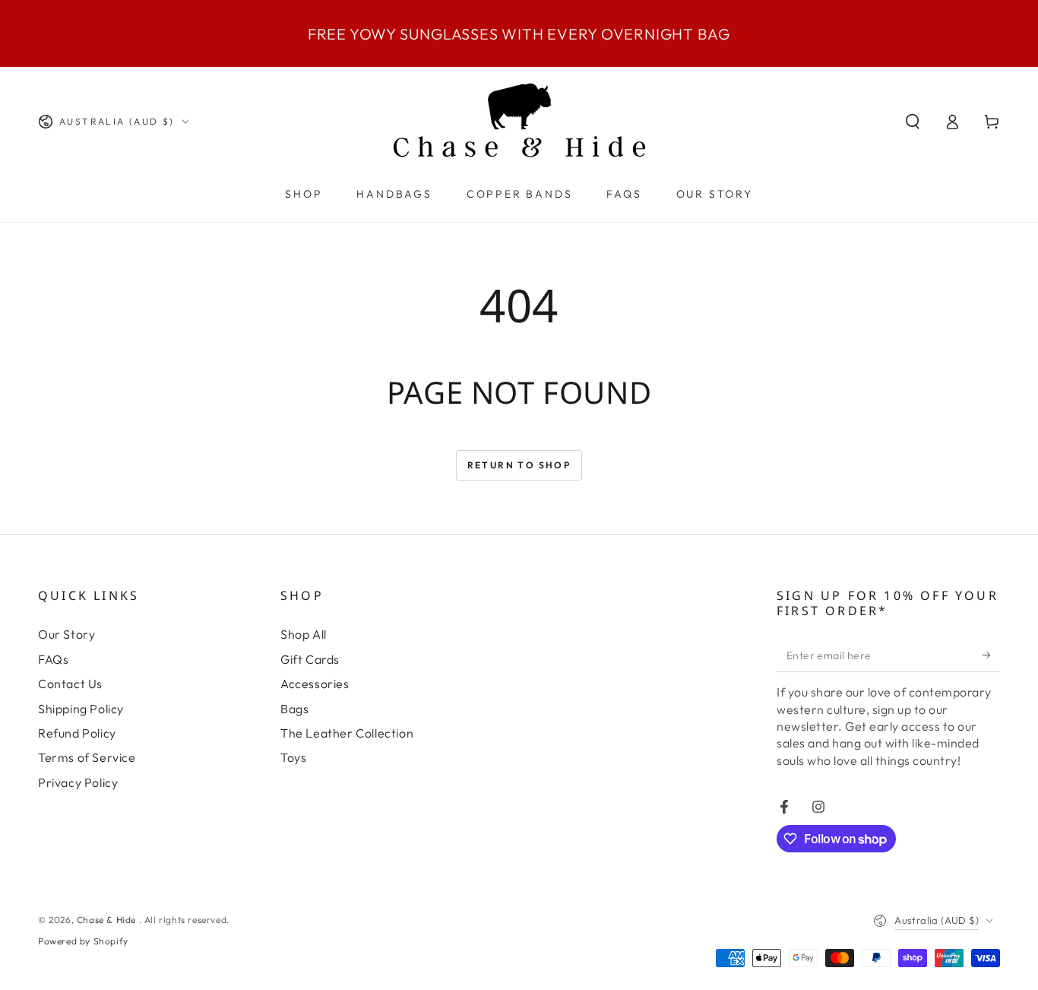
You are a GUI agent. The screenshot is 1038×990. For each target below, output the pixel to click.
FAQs (53, 659)
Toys (293, 757)
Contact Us (70, 683)
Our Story (66, 634)
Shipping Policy (81, 708)
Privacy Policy (78, 782)
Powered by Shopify (83, 941)
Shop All (303, 634)
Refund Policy (77, 733)
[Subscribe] (991, 654)
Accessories (315, 683)
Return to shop (519, 465)
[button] (912, 121)
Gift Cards (310, 659)
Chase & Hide (108, 919)
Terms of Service (87, 757)
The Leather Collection (346, 733)
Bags (294, 708)
